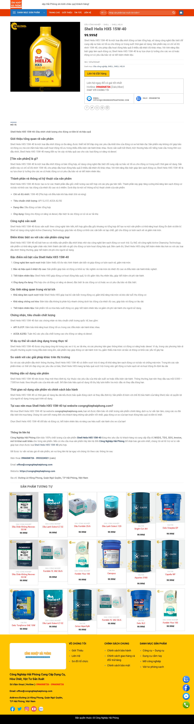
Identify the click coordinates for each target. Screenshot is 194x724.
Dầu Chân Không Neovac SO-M (23, 528)
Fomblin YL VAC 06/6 (52, 571)
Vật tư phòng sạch (153, 666)
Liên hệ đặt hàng (96, 73)
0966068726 (103, 86)
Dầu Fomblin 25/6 (82, 526)
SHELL (106, 24)
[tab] (13, 125)
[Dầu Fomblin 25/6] (82, 506)
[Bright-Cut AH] (141, 508)
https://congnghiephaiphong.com (37, 471)
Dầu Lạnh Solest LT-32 (53, 527)
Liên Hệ (87, 12)
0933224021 (42, 458)
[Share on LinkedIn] (107, 107)
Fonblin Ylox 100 (82, 574)
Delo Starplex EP (170, 528)
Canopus (112, 573)
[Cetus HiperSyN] (82, 605)
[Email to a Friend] (97, 107)
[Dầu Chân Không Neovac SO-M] (23, 507)
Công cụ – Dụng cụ (153, 650)
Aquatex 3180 (141, 578)
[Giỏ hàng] (181, 12)
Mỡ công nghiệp (152, 661)
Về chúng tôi (77, 643)
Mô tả (13, 125)
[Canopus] (111, 554)
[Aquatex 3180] (141, 556)
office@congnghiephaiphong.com (34, 464)
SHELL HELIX (117, 24)
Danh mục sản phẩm (153, 643)
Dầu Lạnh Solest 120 (111, 526)
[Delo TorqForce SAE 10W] (23, 604)
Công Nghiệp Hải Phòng (111, 441)
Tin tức (78, 12)
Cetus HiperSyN (82, 626)
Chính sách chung (116, 643)
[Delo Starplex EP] (170, 507)
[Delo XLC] (141, 603)
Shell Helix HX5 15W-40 (89, 437)
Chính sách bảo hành (119, 650)
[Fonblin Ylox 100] (82, 554)
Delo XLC (141, 623)
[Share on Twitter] (92, 107)
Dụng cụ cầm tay (152, 655)
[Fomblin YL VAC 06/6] (52, 553)
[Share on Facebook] (87, 107)
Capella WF (170, 574)
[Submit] (173, 12)
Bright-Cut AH (141, 529)
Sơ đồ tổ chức (80, 661)
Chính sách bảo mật (118, 665)
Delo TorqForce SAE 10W (23, 625)
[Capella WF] (170, 554)
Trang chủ (54, 12)
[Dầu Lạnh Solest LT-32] (52, 507)
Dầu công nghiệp (92, 24)
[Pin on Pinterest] (102, 107)
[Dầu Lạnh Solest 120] (111, 506)
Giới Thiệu (67, 12)
